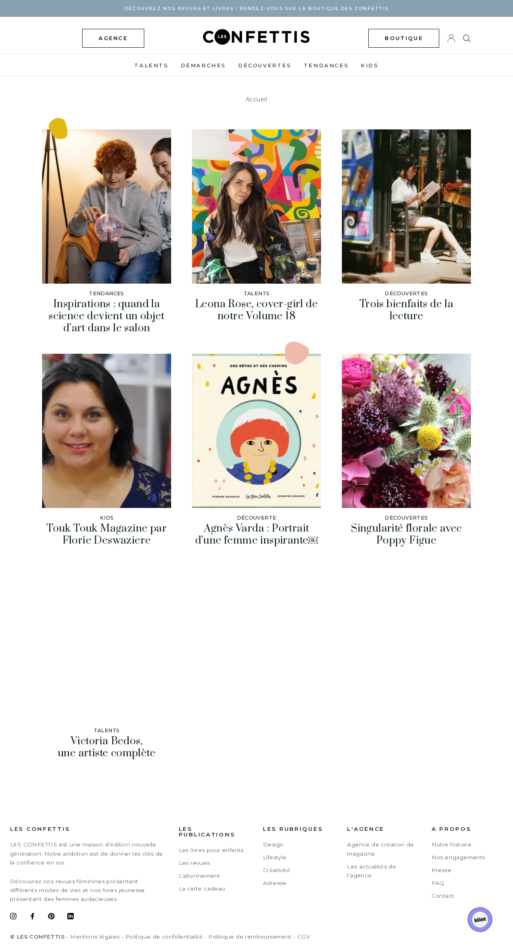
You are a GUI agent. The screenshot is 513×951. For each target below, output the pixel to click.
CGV (303, 936)
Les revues (194, 863)
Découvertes (265, 65)
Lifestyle (275, 857)
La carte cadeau (202, 888)
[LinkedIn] (70, 917)
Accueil (256, 99)
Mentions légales (94, 936)
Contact (443, 896)
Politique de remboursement (249, 936)
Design (273, 844)
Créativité (276, 870)
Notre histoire (452, 844)
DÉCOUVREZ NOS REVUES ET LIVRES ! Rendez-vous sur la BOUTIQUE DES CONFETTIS (256, 8)
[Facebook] (32, 917)
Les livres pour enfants (211, 850)
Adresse (275, 883)
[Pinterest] (51, 917)
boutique (404, 38)
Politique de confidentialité (164, 936)
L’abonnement (199, 875)
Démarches (203, 65)
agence (113, 38)
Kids (369, 65)
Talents (151, 65)
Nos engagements (458, 857)
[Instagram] (13, 917)
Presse (441, 870)
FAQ (438, 883)
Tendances (326, 65)
